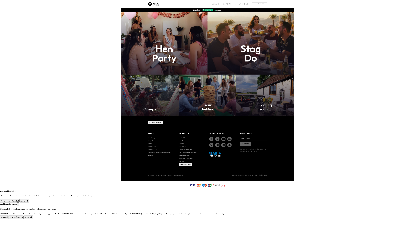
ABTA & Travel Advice (186, 138)
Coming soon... (153, 150)
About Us (182, 141)
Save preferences (16, 217)
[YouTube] (223, 139)
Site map (181, 161)
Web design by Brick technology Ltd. (243, 175)
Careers (181, 144)
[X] (217, 139)
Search (150, 156)
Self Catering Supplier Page (188, 152)
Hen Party (151, 138)
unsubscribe (245, 151)
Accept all (24, 201)
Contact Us (182, 147)
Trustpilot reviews (155, 122)
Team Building (152, 147)
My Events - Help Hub (186, 158)
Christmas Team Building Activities (159, 152)
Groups (150, 144)
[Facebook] (211, 139)
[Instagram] (217, 145)
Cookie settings (185, 164)
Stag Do (151, 141)
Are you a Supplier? (185, 150)
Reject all (15, 201)
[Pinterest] (211, 145)
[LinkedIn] (229, 139)
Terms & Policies (184, 156)
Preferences (5, 201)
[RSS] (229, 145)
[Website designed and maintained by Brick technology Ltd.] (263, 175)
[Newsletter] (223, 145)
